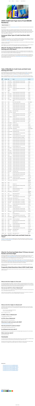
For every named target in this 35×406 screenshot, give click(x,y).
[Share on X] (7, 391)
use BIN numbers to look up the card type (21, 56)
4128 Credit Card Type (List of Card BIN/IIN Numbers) (10, 368)
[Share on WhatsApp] (10, 391)
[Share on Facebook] (9, 391)
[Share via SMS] (2, 391)
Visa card (8, 40)
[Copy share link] (3, 391)
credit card (15, 75)
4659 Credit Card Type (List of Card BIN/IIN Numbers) (10, 365)
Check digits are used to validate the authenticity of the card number (17, 260)
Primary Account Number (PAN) (12, 256)
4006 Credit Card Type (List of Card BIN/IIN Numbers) (10, 370)
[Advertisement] (17, 63)
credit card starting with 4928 (6, 323)
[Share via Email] (5, 391)
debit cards (26, 73)
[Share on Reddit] (12, 391)
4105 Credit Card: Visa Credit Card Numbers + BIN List (10, 369)
